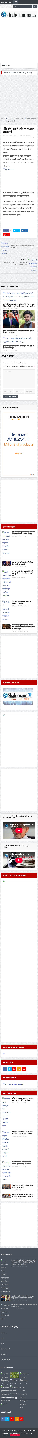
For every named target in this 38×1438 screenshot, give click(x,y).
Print (27, 137)
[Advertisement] (19, 39)
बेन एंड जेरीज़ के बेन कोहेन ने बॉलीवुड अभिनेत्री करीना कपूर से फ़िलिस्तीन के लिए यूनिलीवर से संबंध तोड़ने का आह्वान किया (19, 305)
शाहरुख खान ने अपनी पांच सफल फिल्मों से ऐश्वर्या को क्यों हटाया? (24, 1305)
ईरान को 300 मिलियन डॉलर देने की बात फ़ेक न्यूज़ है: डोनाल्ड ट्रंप (22, 563)
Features (3, 1333)
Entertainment (5, 1360)
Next (22, 259)
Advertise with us (16, 1433)
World (3, 1343)
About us (5, 1433)
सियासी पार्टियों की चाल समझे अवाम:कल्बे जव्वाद (22, 247)
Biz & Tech (4, 1354)
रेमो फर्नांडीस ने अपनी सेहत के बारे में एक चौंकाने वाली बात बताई (22, 1186)
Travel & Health (5, 1349)
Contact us (5, 1435)
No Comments (27, 135)
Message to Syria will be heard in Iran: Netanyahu (15, 263)
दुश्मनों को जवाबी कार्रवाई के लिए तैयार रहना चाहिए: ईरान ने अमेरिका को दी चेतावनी (18, 332)
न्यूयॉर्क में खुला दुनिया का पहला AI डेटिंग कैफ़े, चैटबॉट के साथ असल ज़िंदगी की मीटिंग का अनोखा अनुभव (23, 627)
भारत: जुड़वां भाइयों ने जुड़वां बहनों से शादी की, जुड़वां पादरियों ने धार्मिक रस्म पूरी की (23, 1195)
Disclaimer (28, 1433)
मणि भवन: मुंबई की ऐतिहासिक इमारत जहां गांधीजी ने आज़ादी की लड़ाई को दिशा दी (22, 1132)
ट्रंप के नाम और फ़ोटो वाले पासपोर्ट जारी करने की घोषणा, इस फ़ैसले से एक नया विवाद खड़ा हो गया (23, 573)
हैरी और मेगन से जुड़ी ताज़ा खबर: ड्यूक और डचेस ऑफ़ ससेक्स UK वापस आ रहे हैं (23, 533)
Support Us (15, 1435)
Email (33, 137)
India (2, 1338)
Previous (17, 243)
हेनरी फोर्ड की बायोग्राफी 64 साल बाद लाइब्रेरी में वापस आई (22, 602)
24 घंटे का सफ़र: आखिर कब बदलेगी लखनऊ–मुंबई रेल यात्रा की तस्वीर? (21, 1163)
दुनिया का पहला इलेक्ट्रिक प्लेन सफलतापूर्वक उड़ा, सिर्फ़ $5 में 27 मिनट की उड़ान (18, 347)
